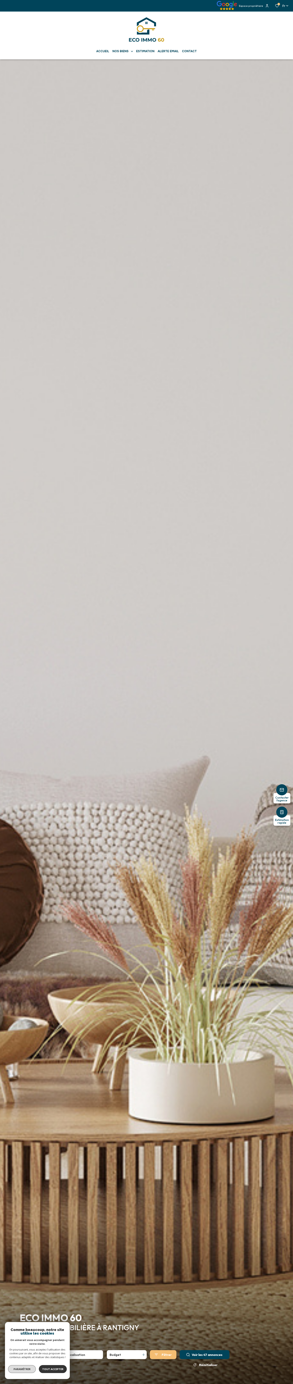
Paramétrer (22, 1369)
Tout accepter (52, 1369)
